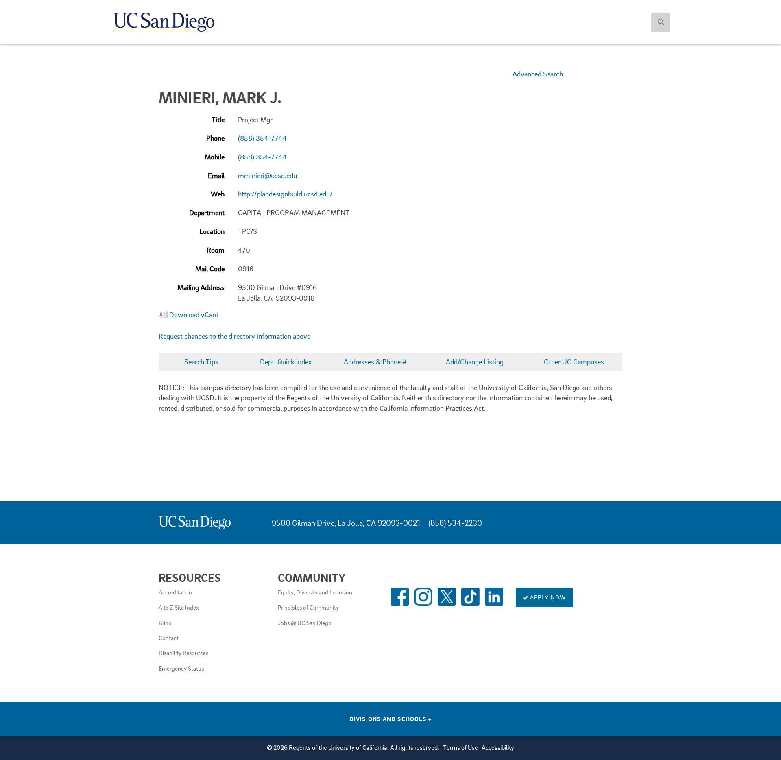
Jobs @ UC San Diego (305, 622)
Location (212, 231)
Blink (165, 622)
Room (216, 250)
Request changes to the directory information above (234, 336)
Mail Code (210, 268)
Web (218, 193)
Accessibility (498, 747)
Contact (169, 637)
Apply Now (547, 597)
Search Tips (201, 361)
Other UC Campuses (574, 361)
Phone (215, 138)
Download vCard (193, 314)
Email (216, 175)
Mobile (215, 156)
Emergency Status (181, 668)
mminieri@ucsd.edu (267, 175)
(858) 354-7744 (262, 138)
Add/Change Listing (475, 361)
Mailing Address (201, 287)
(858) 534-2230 (455, 523)
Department (207, 212)
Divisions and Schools (390, 718)
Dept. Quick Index (286, 361)
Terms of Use (460, 747)
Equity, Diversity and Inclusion (315, 592)
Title (218, 119)
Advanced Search (538, 74)
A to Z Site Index (179, 607)
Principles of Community (308, 607)
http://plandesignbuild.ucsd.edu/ (285, 193)
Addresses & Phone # (375, 361)
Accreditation (175, 592)
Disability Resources (183, 652)
